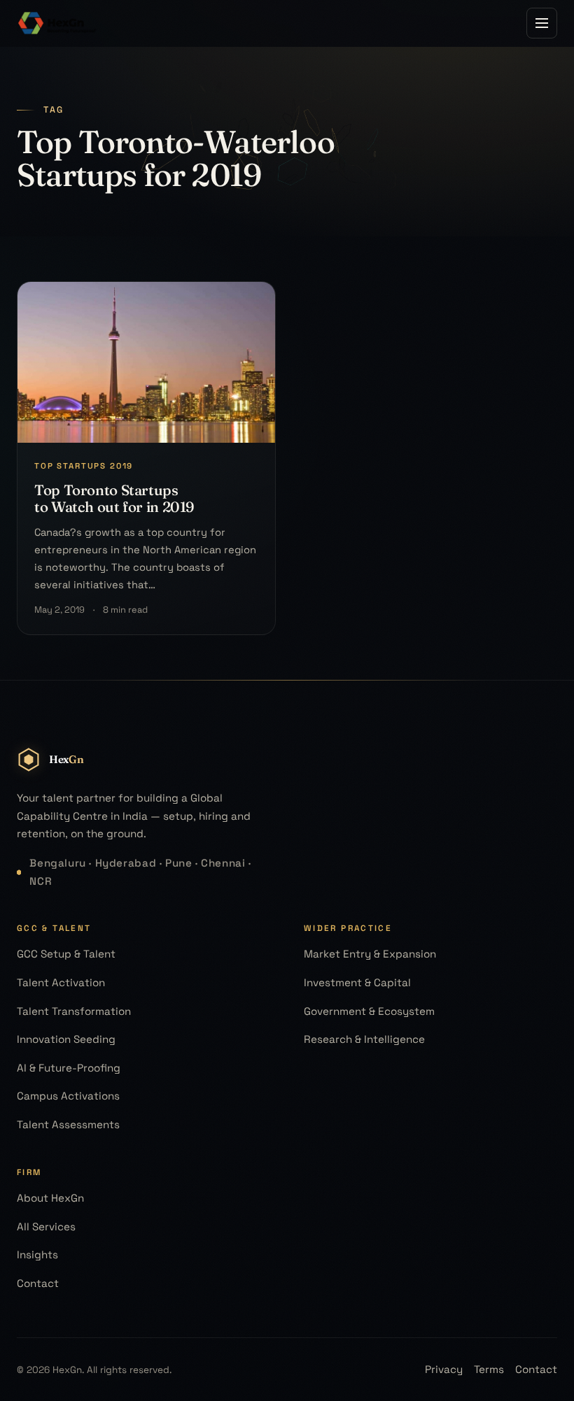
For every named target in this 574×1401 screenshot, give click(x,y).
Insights (37, 1254)
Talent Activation (61, 982)
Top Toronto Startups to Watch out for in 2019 (114, 498)
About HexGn (50, 1197)
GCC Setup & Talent (66, 953)
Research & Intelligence (364, 1039)
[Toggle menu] (541, 23)
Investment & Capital (357, 982)
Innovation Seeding (66, 1039)
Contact (38, 1283)
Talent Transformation (74, 1011)
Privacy (444, 1369)
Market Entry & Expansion (370, 953)
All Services (46, 1226)
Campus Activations (68, 1095)
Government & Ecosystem (369, 1011)
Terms (489, 1369)
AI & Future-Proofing (68, 1067)
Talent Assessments (68, 1124)
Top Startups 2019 (83, 466)
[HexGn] (57, 23)
